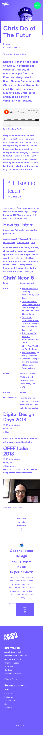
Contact (8, 670)
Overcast (23, 239)
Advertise (8, 666)
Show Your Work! (30, 346)
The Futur (16, 169)
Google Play (9, 242)
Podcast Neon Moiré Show (16, 655)
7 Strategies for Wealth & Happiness (29, 336)
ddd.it (6, 432)
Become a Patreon (12, 673)
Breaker (33, 239)
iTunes (13, 264)
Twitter (7, 690)
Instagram (8, 697)
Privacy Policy (10, 679)
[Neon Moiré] (5, 4)
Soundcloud (23, 242)
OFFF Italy (17, 215)
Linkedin (22, 522)
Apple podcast (10, 239)
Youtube (8, 708)
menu (37, 5)
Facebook (21, 525)
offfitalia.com (9, 466)
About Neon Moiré (12, 652)
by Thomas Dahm (21, 726)
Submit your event (12, 659)
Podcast (7, 44)
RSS (33, 242)
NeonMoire (26, 442)
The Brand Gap (29, 352)
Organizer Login (11, 663)
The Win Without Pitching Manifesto (30, 291)
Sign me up (25, 610)
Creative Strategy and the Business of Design (30, 361)
